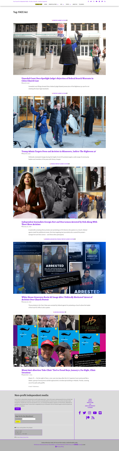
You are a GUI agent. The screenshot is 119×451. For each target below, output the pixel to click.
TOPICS (67, 4)
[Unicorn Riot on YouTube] (97, 1)
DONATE (18, 408)
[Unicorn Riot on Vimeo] (99, 1)
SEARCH (82, 4)
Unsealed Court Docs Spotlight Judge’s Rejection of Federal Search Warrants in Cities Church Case (57, 79)
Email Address (18, 419)
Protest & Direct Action (59, 20)
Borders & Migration (51, 239)
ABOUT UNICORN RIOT (90, 405)
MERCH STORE (90, 402)
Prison (53, 163)
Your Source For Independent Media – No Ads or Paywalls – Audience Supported (30, 1)
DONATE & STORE (53, 4)
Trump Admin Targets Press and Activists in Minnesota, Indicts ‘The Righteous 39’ (59, 151)
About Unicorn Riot (24, 437)
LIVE (61, 4)
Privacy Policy (60, 446)
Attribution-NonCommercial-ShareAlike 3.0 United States (48, 444)
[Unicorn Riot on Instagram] (94, 1)
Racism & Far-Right (59, 312)
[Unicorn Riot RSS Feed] (105, 1)
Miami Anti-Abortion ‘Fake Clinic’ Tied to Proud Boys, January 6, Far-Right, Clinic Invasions (59, 371)
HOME (45, 4)
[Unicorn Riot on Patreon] (102, 1)
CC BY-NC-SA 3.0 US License (73, 444)
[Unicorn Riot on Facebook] (88, 1)
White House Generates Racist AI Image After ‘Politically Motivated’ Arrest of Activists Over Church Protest (57, 298)
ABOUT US (75, 4)
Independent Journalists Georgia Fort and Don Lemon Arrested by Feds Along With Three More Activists (59, 223)
